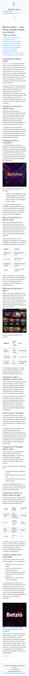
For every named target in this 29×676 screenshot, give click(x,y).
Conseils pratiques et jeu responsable (14, 55)
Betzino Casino (7, 63)
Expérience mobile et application (12, 47)
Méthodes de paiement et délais (12, 45)
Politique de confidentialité (18, 673)
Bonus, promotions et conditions (12, 43)
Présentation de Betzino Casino (12, 38)
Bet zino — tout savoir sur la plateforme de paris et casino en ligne (13, 629)
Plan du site (7, 673)
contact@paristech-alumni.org (10, 13)
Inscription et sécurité (9, 39)
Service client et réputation (11, 49)
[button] (4, 629)
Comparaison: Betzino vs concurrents (14, 53)
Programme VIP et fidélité (10, 51)
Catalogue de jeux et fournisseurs (13, 41)
